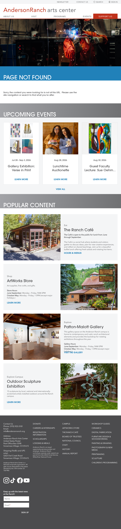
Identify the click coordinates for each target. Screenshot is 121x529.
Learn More (14, 303)
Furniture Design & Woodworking (101, 437)
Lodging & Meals (41, 443)
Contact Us (82, 2)
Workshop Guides (101, 424)
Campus (66, 424)
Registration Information (39, 433)
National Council (71, 440)
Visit (34, 17)
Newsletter (62, 2)
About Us (8, 17)
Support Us (105, 17)
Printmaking (98, 454)
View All (60, 189)
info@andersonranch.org (14, 431)
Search (99, 2)
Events (87, 17)
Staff (65, 445)
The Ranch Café (70, 432)
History (66, 449)
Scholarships (40, 439)
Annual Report (70, 453)
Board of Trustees (72, 436)
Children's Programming (104, 462)
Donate (37, 424)
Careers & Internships (44, 428)
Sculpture (97, 458)
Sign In (114, 2)
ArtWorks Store (70, 428)
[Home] (39, 9)
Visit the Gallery (73, 352)
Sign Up (25, 512)
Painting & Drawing (102, 443)
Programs (60, 17)
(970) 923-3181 (16, 426)
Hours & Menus (73, 253)
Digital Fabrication (101, 432)
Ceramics (96, 428)
